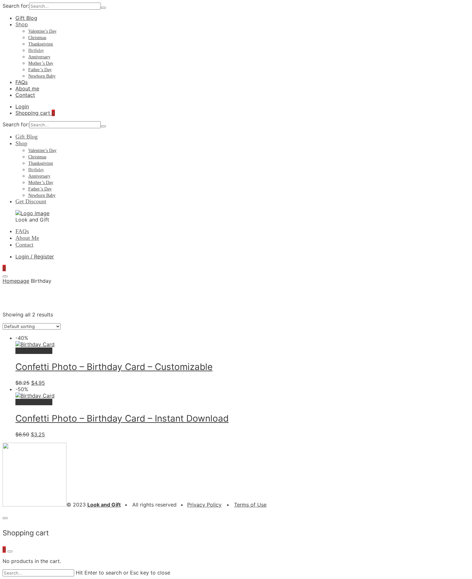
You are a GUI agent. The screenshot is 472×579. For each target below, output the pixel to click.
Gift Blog (26, 18)
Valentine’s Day (42, 31)
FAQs (21, 82)
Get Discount (30, 201)
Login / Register (34, 256)
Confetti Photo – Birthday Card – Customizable (114, 366)
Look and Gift (104, 504)
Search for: (16, 6)
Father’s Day (40, 69)
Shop (21, 24)
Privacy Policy (204, 504)
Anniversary (39, 57)
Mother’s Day (40, 63)
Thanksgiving (40, 44)
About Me (27, 238)
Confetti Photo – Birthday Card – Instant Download (122, 418)
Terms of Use (250, 504)
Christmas (37, 37)
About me (27, 88)
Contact (25, 95)
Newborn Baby (42, 76)
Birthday (36, 50)
